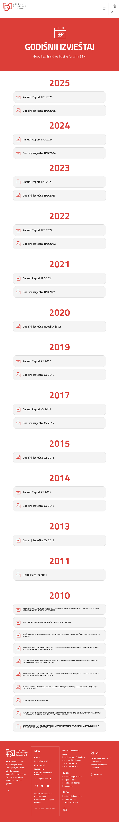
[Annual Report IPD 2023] (59, 181)
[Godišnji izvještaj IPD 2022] (59, 243)
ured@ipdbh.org (74, 760)
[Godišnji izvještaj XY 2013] (59, 540)
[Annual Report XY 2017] (59, 409)
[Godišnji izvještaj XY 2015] (59, 457)
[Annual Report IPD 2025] (59, 97)
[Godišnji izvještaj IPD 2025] (59, 110)
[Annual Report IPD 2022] (59, 230)
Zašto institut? (41, 761)
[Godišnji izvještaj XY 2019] (59, 374)
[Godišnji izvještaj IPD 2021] (59, 291)
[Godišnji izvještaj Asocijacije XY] (59, 326)
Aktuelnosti (39, 765)
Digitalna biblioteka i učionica (43, 773)
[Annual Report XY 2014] (59, 492)
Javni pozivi (39, 768)
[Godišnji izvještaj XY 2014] (59, 505)
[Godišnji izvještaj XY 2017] (59, 423)
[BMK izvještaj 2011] (59, 574)
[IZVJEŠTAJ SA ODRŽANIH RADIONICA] (59, 700)
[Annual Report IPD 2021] (59, 278)
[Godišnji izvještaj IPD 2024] (59, 153)
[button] (104, 9)
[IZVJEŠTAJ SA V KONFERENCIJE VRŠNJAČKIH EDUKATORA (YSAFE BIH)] (59, 622)
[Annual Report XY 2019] (59, 361)
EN (112, 11)
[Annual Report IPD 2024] (59, 139)
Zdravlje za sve (41, 778)
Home (37, 757)
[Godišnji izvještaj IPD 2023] (59, 195)
